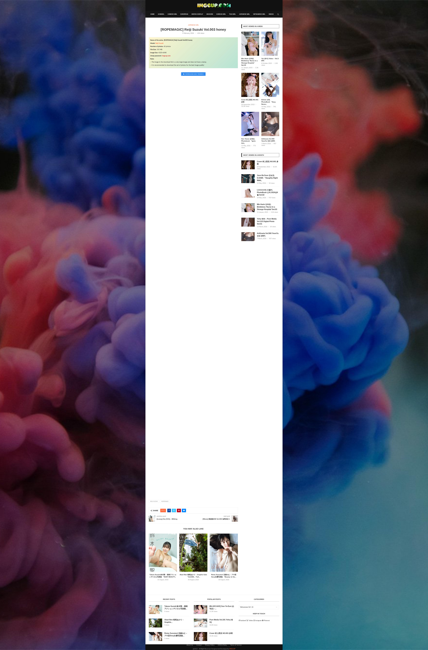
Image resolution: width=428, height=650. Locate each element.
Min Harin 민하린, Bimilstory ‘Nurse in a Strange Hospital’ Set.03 (249, 62)
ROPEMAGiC (165, 501)
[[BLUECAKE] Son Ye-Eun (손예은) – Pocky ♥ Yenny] (200, 609)
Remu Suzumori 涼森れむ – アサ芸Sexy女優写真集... (175, 634)
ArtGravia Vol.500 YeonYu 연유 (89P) (268, 140)
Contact (199, 645)
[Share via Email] (184, 510)
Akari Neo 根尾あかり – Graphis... (174, 621)
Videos (271, 14)
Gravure (209, 14)
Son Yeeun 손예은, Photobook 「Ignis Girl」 (248, 141)
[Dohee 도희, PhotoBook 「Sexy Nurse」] (270, 85)
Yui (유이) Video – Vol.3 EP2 (270, 60)
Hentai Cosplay (197, 14)
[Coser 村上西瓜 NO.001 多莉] (250, 85)
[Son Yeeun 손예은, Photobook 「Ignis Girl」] (250, 124)
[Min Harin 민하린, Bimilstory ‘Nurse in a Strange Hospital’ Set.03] (250, 44)
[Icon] (270, 43)
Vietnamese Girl (259, 14)
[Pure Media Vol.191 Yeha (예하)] (200, 623)
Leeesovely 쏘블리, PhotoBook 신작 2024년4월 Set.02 (267, 192)
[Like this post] (164, 510)
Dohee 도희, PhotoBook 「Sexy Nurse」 (268, 102)
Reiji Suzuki (159, 43)
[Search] (278, 14)
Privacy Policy (209, 645)
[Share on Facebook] (169, 510)
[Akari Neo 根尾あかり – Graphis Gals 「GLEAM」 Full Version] (193, 553)
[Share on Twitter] (174, 510)
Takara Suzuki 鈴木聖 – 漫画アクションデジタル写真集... (176, 607)
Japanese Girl (244, 14)
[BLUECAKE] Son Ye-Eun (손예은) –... (221, 607)
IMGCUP (232, 649)
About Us (189, 645)
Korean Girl (221, 14)
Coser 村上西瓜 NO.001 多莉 (249, 101)
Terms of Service (236, 645)
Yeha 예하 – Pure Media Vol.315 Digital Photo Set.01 (267, 221)
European (184, 14)
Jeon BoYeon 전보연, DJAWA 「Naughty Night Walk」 (267, 177)
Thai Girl (232, 14)
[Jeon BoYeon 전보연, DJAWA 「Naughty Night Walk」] (248, 178)
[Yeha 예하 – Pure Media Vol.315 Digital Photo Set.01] (248, 222)
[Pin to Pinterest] (179, 510)
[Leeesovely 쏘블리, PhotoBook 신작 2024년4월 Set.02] (248, 193)
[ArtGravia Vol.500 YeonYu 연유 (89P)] (270, 124)
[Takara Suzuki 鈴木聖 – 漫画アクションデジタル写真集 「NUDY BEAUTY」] (163, 553)
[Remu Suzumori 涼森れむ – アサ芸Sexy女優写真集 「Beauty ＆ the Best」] (224, 553)
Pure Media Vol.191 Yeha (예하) (221, 621)
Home (152, 14)
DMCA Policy (222, 645)
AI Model (161, 14)
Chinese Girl (172, 14)
